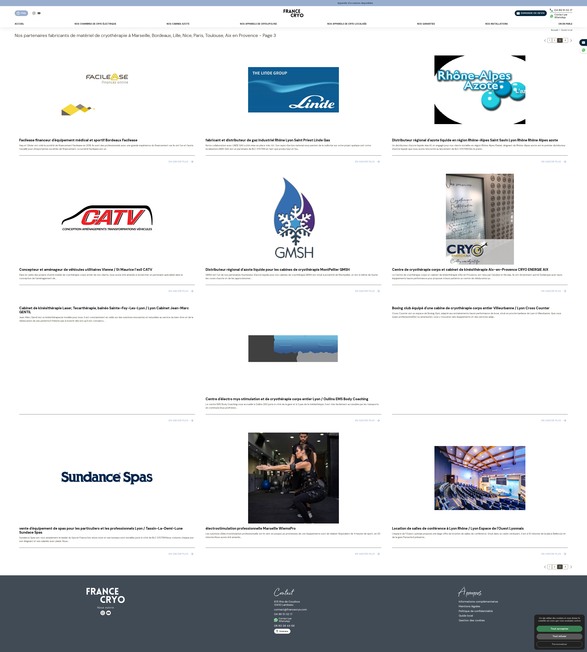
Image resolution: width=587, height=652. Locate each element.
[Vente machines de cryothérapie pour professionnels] (293, 13)
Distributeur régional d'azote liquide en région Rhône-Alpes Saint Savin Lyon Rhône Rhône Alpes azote (475, 140)
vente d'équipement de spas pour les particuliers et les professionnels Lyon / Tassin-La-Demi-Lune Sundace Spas (101, 530)
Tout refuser (559, 636)
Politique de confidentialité (476, 611)
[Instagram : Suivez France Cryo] (34, 13)
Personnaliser (559, 644)
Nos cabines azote (178, 23)
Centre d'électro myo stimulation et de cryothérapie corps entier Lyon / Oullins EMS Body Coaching (287, 399)
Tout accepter (560, 628)
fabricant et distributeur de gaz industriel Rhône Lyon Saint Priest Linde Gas (268, 140)
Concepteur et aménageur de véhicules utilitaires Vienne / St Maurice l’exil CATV (85, 269)
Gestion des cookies (472, 620)
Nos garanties (426, 23)
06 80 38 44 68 (284, 626)
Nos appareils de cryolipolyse (258, 23)
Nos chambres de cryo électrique (95, 23)
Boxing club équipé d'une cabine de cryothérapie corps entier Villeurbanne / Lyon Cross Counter (471, 308)
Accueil (19, 23)
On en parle (565, 23)
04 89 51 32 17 (283, 614)
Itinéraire (283, 631)
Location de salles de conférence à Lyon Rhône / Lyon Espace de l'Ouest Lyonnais (458, 528)
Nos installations (496, 23)
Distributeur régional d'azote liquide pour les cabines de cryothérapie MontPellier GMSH (278, 269)
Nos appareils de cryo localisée (347, 23)
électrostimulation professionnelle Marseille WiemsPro (251, 528)
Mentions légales (469, 606)
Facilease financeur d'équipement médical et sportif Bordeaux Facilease (78, 140)
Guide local (466, 615)
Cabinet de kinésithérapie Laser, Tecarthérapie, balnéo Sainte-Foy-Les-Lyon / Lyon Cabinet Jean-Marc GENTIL (104, 310)
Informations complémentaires (478, 601)
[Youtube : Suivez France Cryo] (39, 13)
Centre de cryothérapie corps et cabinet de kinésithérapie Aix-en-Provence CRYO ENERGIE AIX (470, 269)
